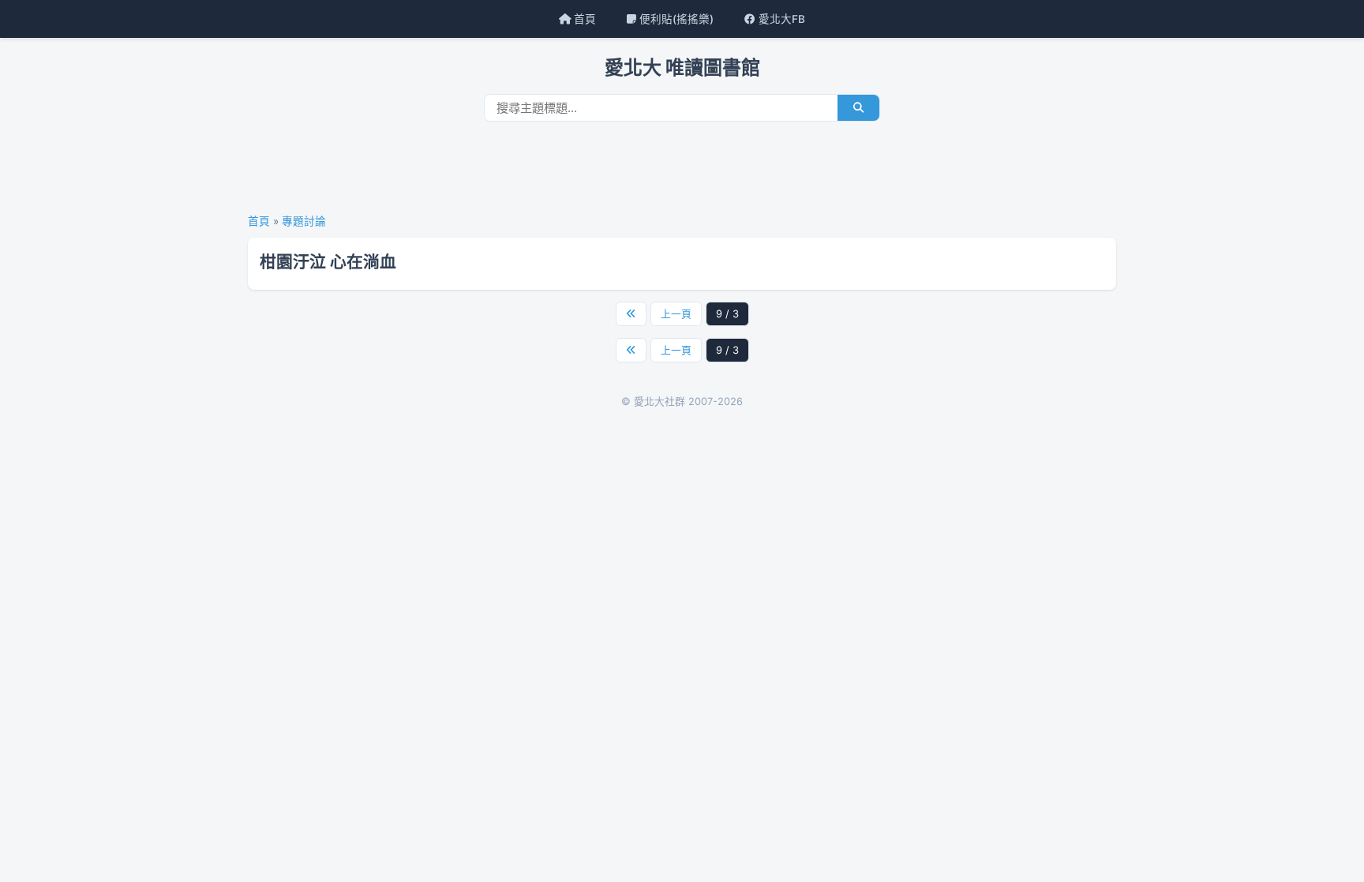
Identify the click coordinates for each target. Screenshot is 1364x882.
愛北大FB (780, 19)
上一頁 (676, 314)
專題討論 (304, 221)
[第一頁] (631, 314)
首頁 (583, 19)
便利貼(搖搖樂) (675, 19)
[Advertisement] (682, 172)
